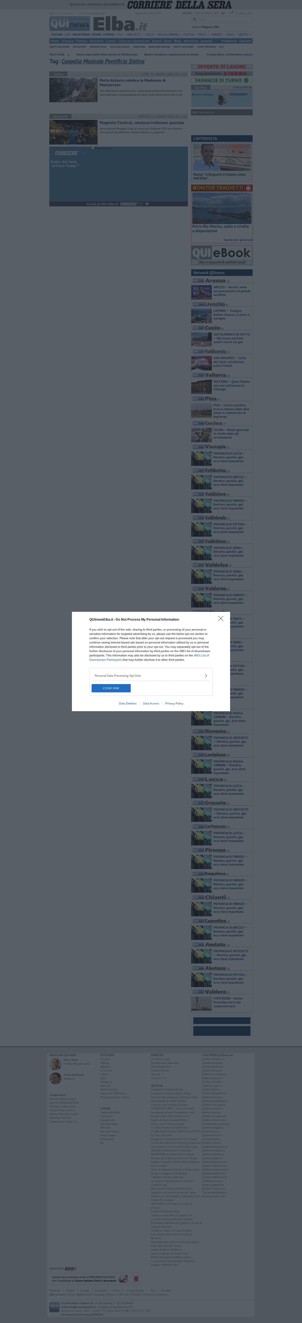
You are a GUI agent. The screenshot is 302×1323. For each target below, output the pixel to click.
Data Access (151, 703)
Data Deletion (128, 703)
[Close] (222, 620)
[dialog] (151, 661)
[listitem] (151, 675)
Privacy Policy (174, 703)
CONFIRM (111, 688)
